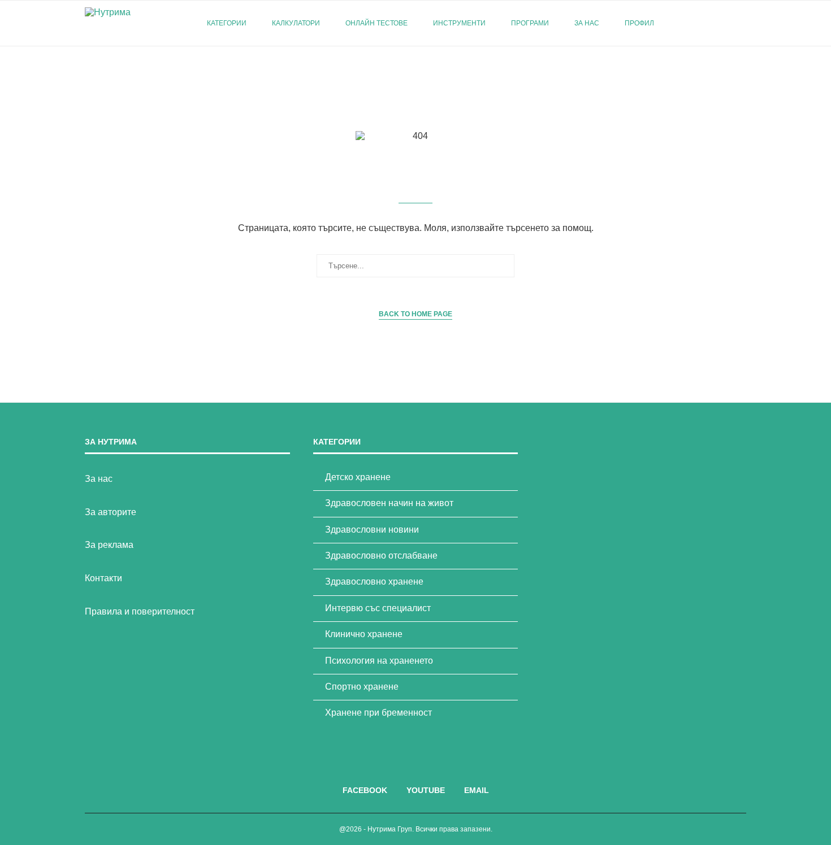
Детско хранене (358, 477)
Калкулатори (296, 23)
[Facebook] (699, 23)
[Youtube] (711, 23)
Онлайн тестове (376, 23)
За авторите (110, 512)
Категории (226, 23)
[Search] (740, 23)
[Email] (723, 23)
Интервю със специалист (378, 608)
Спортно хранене (362, 686)
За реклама (109, 545)
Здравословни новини (372, 529)
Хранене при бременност (378, 712)
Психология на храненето (379, 660)
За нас (586, 23)
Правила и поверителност (139, 611)
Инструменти (459, 23)
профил (639, 23)
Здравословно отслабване (381, 555)
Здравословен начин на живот (389, 503)
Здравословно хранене (374, 581)
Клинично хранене (363, 634)
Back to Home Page (415, 314)
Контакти (103, 578)
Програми (530, 23)
